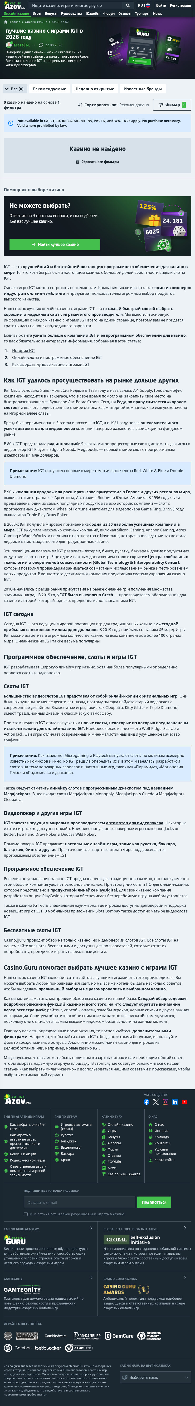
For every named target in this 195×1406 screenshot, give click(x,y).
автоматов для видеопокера (134, 822)
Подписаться (154, 1202)
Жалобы (92, 13)
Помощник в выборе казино (34, 190)
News (157, 13)
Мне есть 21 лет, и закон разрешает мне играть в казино (76, 1214)
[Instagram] (165, 1102)
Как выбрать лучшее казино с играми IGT (50, 364)
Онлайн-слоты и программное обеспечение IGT (57, 357)
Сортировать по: (100, 104)
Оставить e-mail (38, 1199)
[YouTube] (184, 1102)
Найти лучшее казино (58, 244)
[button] (18, 45)
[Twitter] (156, 1102)
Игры (37, 13)
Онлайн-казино (16, 13)
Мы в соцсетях (156, 1095)
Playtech (100, 755)
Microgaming (76, 755)
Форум (109, 13)
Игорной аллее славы (29, 413)
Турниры (142, 13)
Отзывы (124, 13)
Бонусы (51, 13)
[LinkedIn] (175, 1102)
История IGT (23, 350)
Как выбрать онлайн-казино (47, 1069)
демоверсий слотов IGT (123, 940)
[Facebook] (146, 1102)
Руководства (71, 13)
